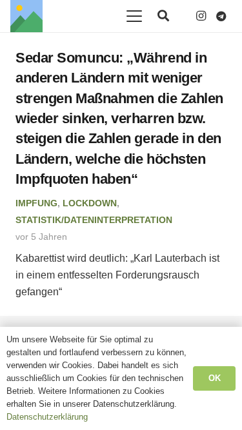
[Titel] (26, 16)
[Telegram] (221, 16)
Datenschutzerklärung (47, 417)
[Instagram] (200, 16)
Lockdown (90, 203)
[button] (134, 16)
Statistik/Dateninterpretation (93, 220)
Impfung (36, 203)
